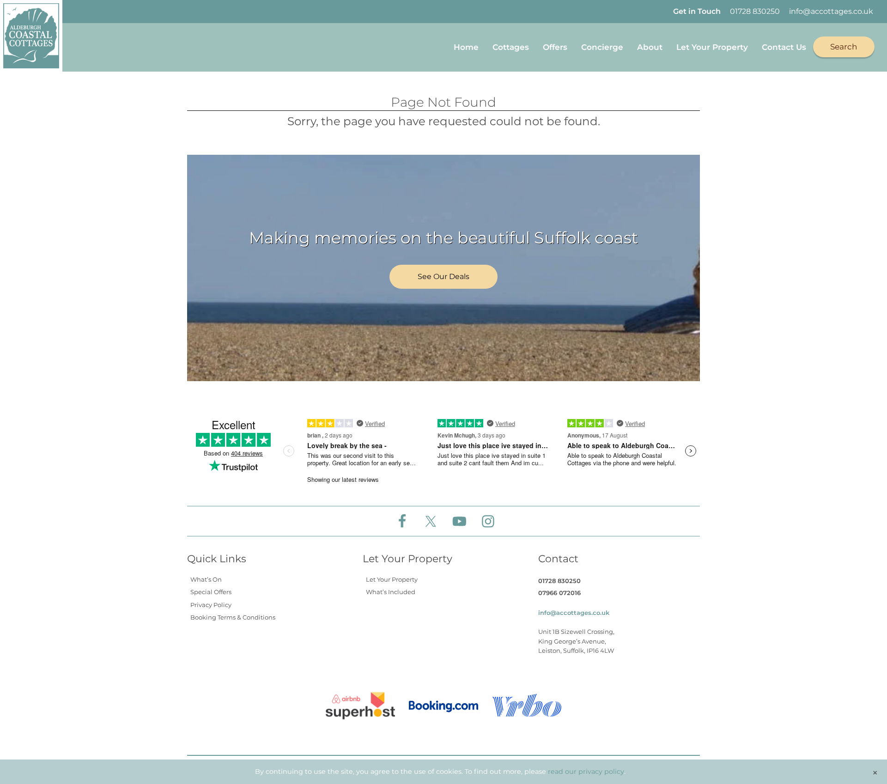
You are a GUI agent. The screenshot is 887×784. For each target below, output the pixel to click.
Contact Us (784, 47)
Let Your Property (712, 47)
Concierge (602, 47)
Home (466, 47)
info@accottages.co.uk (831, 11)
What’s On (206, 579)
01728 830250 (755, 11)
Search (843, 46)
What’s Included (390, 592)
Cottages (510, 47)
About (649, 47)
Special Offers (210, 592)
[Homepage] (31, 36)
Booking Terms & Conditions (232, 617)
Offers (555, 47)
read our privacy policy (586, 771)
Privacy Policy (210, 604)
